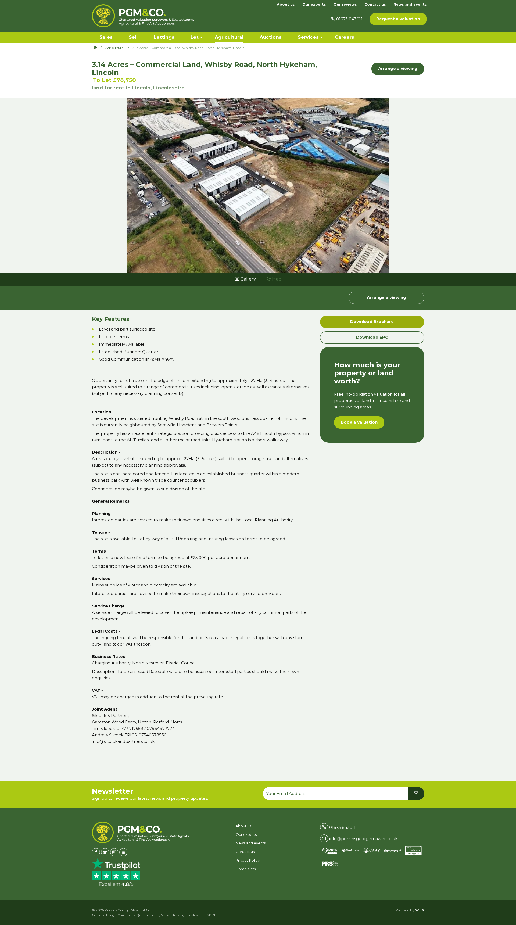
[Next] (375, 259)
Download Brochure (372, 321)
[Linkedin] (123, 852)
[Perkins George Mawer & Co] (143, 16)
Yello (419, 910)
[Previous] (362, 259)
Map (276, 279)
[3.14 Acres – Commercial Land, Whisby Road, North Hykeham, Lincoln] (258, 184)
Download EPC (372, 337)
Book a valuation (359, 422)
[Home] (97, 48)
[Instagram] (114, 852)
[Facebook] (96, 852)
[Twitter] (105, 852)
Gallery (247, 279)
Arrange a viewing (397, 68)
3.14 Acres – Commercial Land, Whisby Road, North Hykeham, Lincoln (189, 48)
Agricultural (114, 48)
